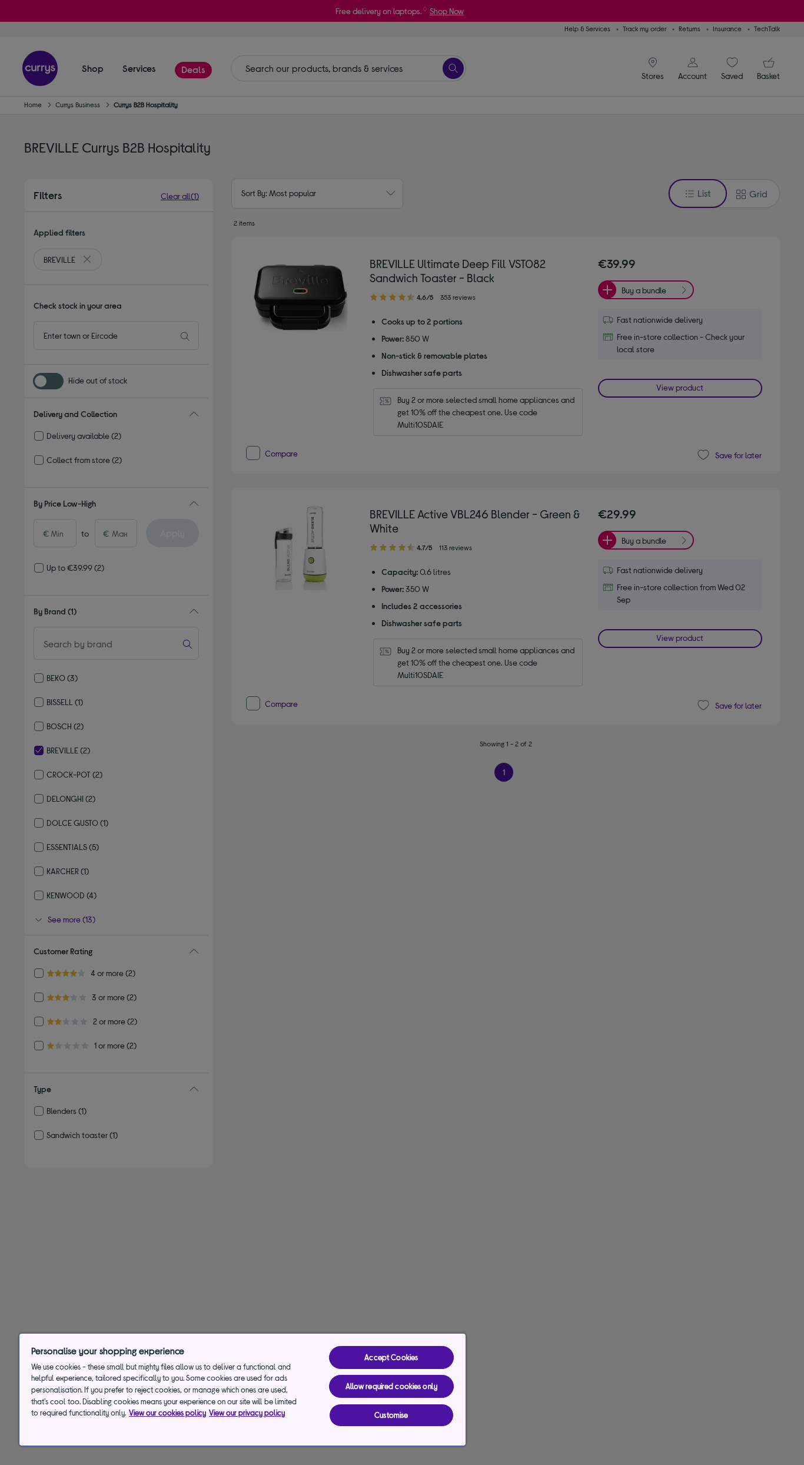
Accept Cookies (391, 1357)
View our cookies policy (167, 1412)
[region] (242, 1389)
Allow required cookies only (391, 1386)
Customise (391, 1415)
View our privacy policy (247, 1412)
